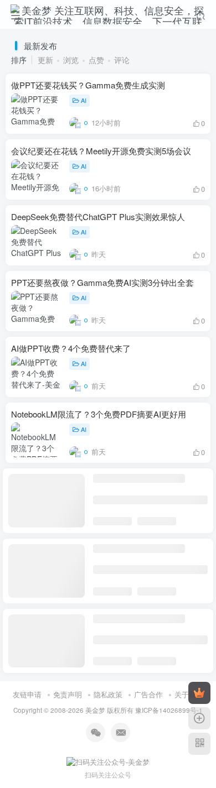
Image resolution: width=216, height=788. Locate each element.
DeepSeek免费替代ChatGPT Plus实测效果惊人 (98, 216)
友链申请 (27, 694)
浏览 (71, 59)
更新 (45, 59)
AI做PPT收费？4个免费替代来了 (71, 348)
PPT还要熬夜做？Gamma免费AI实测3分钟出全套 (102, 282)
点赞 (96, 59)
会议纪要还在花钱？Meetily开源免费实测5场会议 (101, 150)
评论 (122, 59)
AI (83, 100)
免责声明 (67, 694)
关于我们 (188, 694)
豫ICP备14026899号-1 (169, 710)
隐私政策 (108, 694)
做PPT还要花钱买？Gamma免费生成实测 (88, 85)
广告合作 (148, 694)
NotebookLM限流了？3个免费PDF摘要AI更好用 (98, 414)
